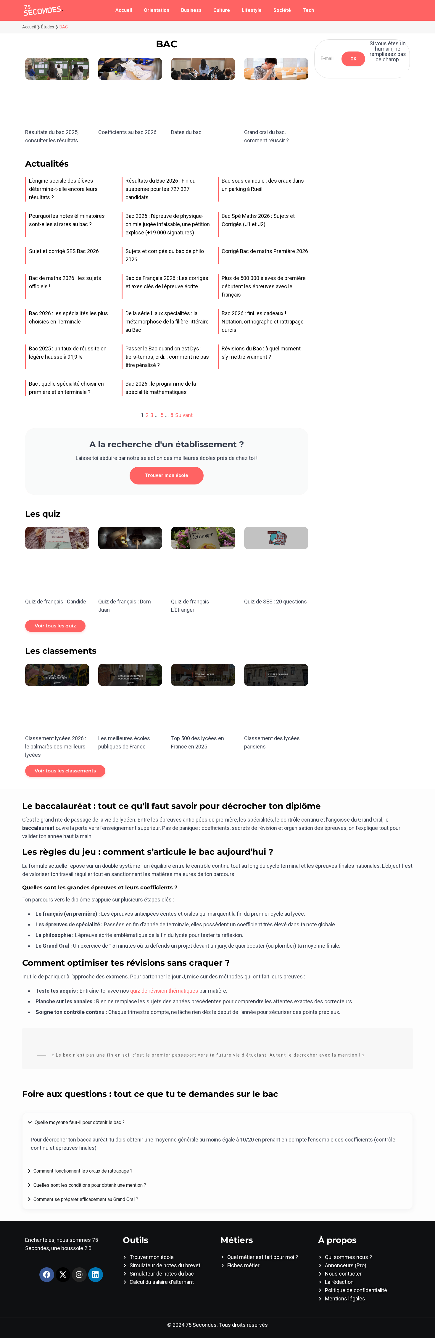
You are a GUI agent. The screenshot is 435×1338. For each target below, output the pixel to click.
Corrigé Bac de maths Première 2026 (265, 251)
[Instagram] (79, 1274)
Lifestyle (252, 10)
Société (282, 10)
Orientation (156, 10)
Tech (308, 10)
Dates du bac (186, 132)
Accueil (123, 10)
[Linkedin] (95, 1274)
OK (353, 59)
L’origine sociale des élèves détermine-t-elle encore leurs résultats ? (63, 189)
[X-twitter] (63, 1274)
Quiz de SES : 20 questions (275, 601)
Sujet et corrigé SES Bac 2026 (64, 251)
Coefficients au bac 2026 (127, 132)
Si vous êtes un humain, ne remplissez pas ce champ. (388, 51)
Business (191, 10)
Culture (221, 10)
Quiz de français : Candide (55, 601)
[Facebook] (46, 1274)
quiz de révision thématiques (164, 991)
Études (47, 27)
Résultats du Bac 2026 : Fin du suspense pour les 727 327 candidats (160, 189)
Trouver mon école (166, 475)
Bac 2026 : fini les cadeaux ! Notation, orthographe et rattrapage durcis (263, 321)
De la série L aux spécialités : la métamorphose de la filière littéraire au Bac (167, 321)
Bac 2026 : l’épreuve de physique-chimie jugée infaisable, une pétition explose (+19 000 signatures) (167, 224)
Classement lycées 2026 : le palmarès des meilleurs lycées (55, 746)
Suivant (184, 415)
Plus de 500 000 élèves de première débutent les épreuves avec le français (264, 286)
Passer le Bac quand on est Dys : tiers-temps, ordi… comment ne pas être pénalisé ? (167, 356)
